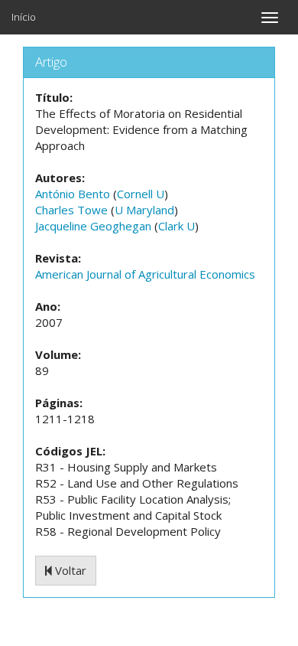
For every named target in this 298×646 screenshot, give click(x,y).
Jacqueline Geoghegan (93, 225)
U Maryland (144, 209)
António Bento (72, 193)
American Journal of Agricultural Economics (145, 274)
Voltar (69, 570)
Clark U (176, 225)
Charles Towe (71, 209)
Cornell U (140, 193)
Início (23, 17)
